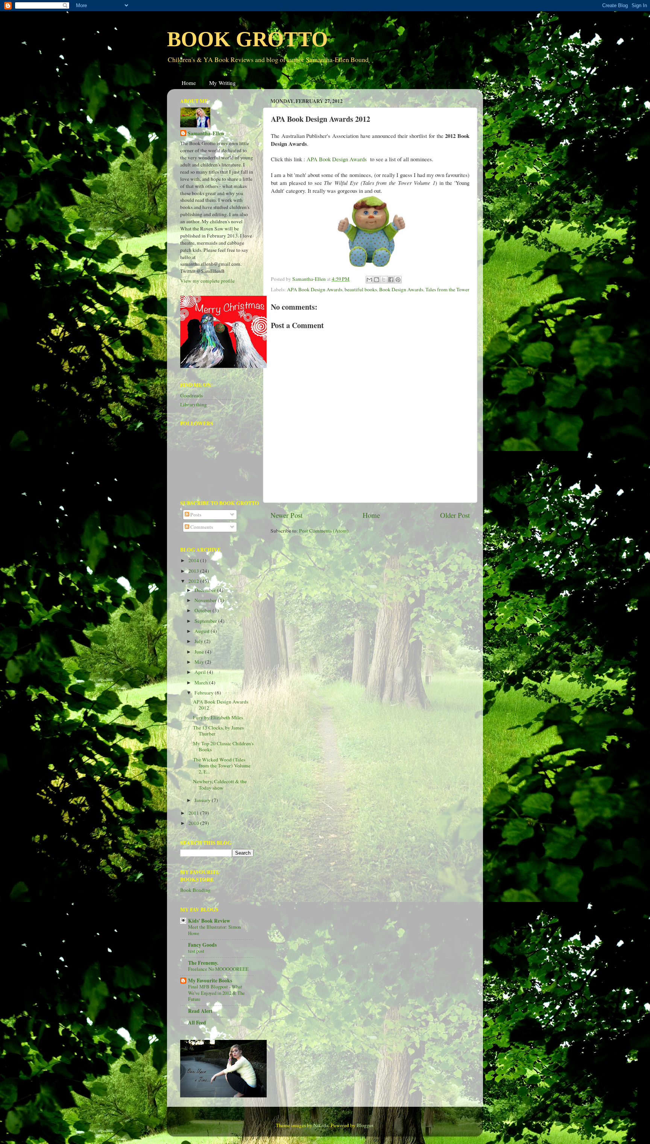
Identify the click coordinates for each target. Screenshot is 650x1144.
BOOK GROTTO (247, 39)
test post (196, 950)
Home (189, 82)
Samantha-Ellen (206, 133)
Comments (201, 527)
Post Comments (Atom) (324, 530)
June (199, 651)
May (199, 661)
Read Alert (200, 1011)
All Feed (197, 1022)
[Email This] (369, 279)
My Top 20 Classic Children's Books (223, 746)
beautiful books (361, 289)
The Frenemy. (203, 963)
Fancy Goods (202, 945)
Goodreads (191, 395)
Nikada (320, 1125)
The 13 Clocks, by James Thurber (218, 730)
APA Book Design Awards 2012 (220, 704)
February (204, 692)
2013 (194, 570)
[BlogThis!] (376, 279)
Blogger (365, 1125)
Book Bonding (195, 890)
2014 (194, 560)
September (206, 620)
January (203, 800)
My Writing (222, 82)
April (200, 672)
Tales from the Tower (447, 289)
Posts (195, 514)
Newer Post (286, 515)
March (201, 682)
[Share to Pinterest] (398, 279)
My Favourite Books (210, 980)
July (199, 641)
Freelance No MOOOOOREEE (218, 968)
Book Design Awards (401, 289)
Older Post (455, 515)
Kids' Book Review (209, 921)
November (206, 600)
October (203, 610)
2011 (194, 813)
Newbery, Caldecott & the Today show (220, 784)
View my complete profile (207, 280)
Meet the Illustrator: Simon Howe (214, 930)
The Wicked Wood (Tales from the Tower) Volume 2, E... (222, 765)
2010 (194, 823)
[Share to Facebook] (391, 279)
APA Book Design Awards (314, 289)
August (202, 631)
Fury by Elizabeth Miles (218, 717)
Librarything (193, 404)
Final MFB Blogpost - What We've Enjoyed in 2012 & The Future (216, 992)
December (205, 590)
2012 (194, 581)
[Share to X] (383, 279)
